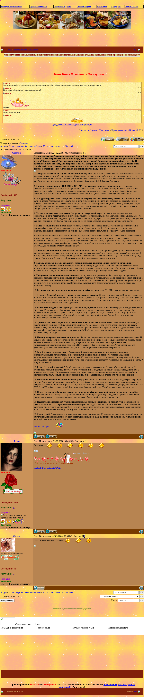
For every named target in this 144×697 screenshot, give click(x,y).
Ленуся (16, 441)
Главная (9, 49)
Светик (16, 536)
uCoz (135, 691)
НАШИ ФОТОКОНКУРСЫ (47, 468)
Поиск (132, 130)
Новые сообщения (88, 130)
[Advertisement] (72, 37)
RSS (135, 49)
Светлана (23, 143)
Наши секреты (16, 146)
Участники (104, 130)
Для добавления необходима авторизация (72, 124)
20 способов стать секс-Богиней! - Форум (25, 49)
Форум (3, 146)
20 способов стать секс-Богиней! (58, 146)
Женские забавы (33, 146)
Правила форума (119, 130)
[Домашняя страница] (51, 436)
